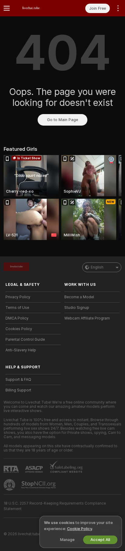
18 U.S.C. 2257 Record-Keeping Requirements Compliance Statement (55, 506)
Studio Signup (76, 308)
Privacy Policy (17, 297)
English (97, 267)
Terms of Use (17, 308)
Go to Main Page (62, 119)
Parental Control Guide (25, 339)
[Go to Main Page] (37, 8)
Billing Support (18, 390)
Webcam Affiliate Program (87, 318)
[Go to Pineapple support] (10, 485)
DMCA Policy (17, 318)
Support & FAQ (18, 379)
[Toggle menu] (6, 8)
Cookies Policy (18, 329)
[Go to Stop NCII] (39, 484)
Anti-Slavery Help (20, 350)
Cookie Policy (79, 528)
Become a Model (79, 297)
